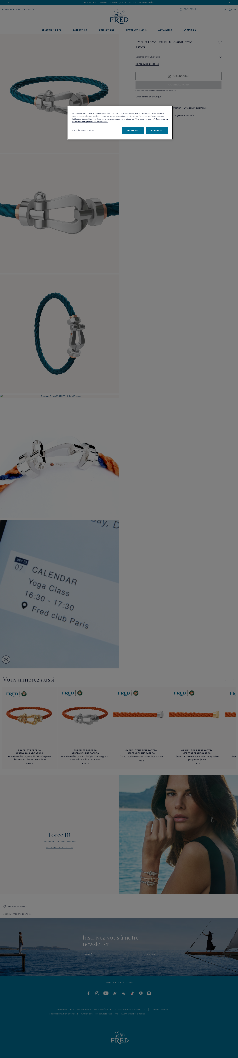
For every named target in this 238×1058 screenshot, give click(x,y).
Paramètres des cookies (83, 130)
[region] (120, 123)
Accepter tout (157, 131)
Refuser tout (133, 131)
